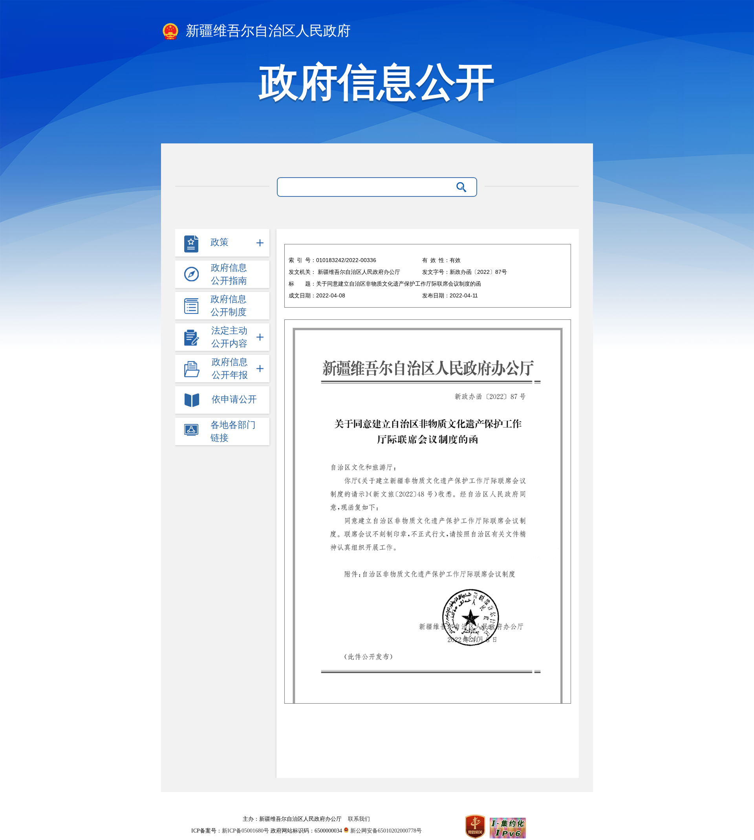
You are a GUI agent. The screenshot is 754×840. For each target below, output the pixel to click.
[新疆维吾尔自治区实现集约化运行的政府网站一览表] (507, 826)
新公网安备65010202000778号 (385, 831)
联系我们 (359, 819)
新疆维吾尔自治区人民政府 (266, 31)
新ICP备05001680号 (246, 831)
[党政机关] (476, 826)
